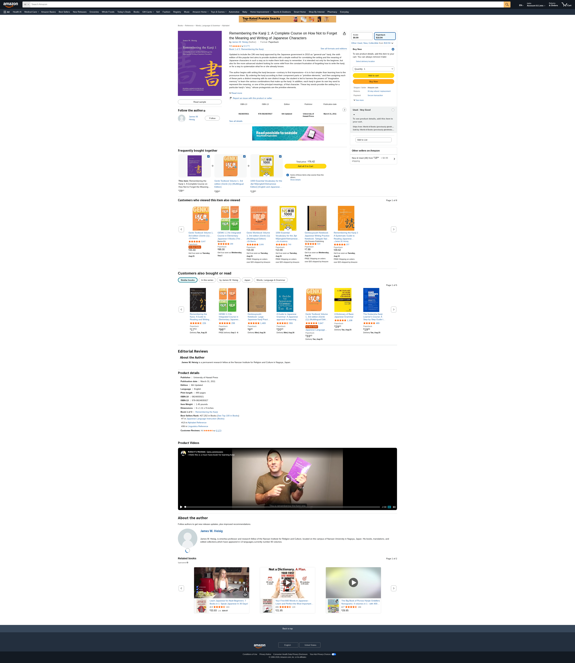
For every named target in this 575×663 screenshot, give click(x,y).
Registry (177, 12)
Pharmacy (332, 12)
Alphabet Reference (197, 422)
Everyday (344, 12)
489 (377, 323)
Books (136, 12)
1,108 (349, 320)
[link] (230, 165)
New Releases (80, 12)
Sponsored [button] (182, 563)
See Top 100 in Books (228, 415)
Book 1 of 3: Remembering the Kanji (246, 49)
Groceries (94, 12)
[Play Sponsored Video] (287, 583)
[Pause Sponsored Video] (245, 589)
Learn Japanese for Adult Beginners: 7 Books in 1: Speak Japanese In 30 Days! (229, 602)
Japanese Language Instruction (315, 328)
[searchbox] (267, 4)
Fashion (166, 12)
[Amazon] (10, 4)
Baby (244, 12)
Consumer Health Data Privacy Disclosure (290, 654)
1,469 (263, 323)
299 (233, 323)
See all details (235, 121)
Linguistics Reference (198, 426)
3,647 (320, 323)
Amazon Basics (48, 12)
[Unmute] (394, 507)
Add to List (362, 140)
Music (187, 12)
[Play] (180, 507)
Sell (158, 12)
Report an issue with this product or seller (252, 98)
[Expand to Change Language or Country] (522, 5)
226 (204, 323)
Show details (295, 180)
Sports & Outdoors (282, 12)
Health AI (17, 12)
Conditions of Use (250, 654)
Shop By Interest (316, 12)
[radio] (362, 36)
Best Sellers (64, 12)
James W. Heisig (240, 42)
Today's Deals (124, 12)
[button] (6, 12)
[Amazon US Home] (259, 646)
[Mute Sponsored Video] (245, 595)
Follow (212, 118)
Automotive (234, 12)
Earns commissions (215, 452)
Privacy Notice (265, 654)
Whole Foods (108, 12)
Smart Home (300, 12)
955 (291, 323)
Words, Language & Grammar (208, 26)
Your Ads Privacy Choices (320, 654)
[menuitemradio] (389, 507)
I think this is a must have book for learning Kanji (211, 454)
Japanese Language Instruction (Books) (205, 418)
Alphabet (225, 26)
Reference (189, 26)
